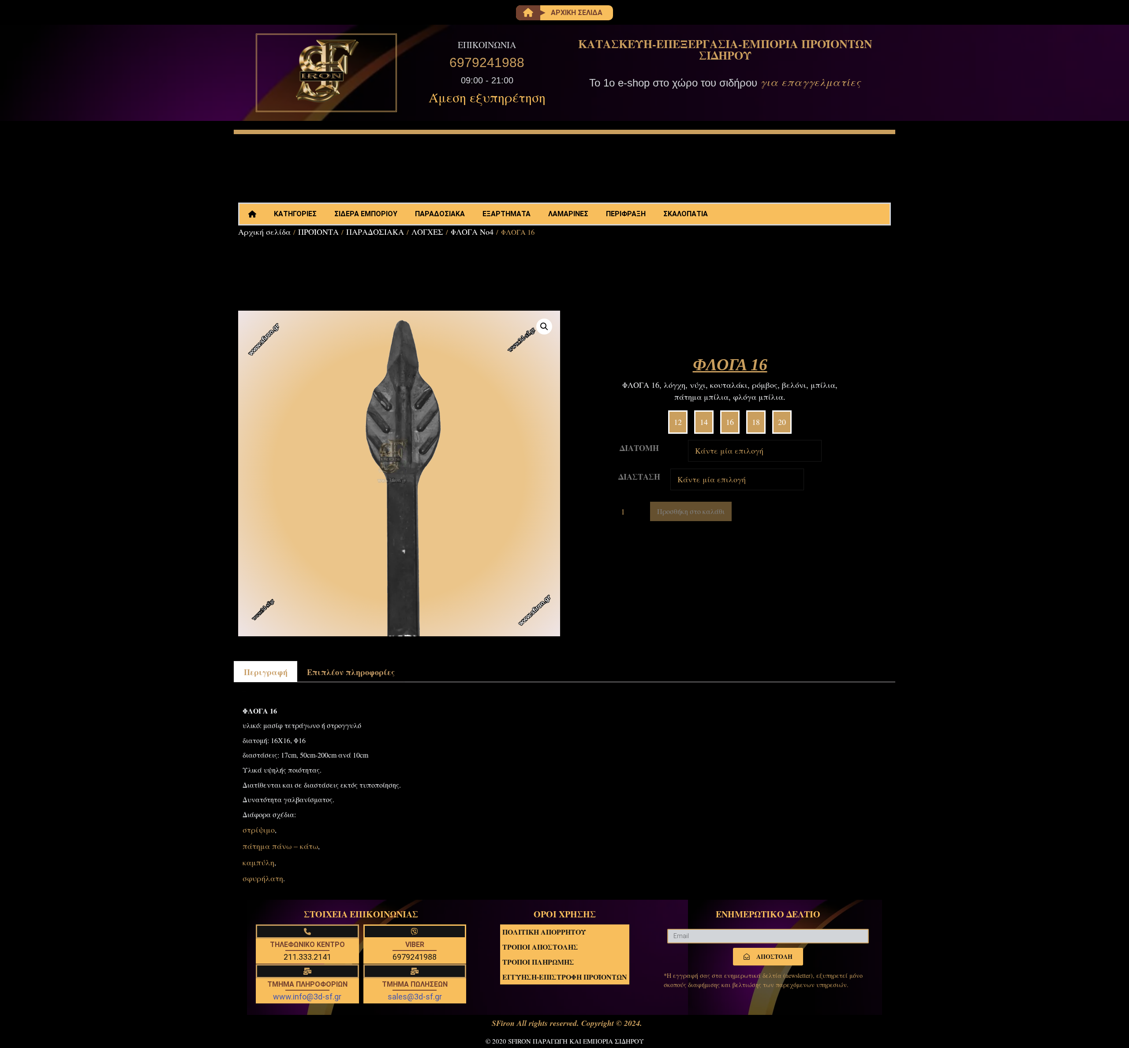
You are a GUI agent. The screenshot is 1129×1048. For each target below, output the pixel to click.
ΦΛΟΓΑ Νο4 (472, 231)
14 (704, 422)
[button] (544, 326)
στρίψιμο (259, 829)
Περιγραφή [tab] (266, 672)
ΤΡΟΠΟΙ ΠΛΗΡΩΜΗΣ (538, 962)
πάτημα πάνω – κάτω (280, 846)
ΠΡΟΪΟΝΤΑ (318, 231)
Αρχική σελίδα (264, 231)
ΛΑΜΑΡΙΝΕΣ (568, 214)
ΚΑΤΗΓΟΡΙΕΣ (295, 214)
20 (782, 422)
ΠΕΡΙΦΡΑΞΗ (626, 214)
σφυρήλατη (263, 878)
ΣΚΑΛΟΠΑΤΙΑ (685, 214)
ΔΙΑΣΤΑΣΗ (639, 476)
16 (730, 422)
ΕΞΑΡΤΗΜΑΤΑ (506, 214)
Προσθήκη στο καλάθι (691, 511)
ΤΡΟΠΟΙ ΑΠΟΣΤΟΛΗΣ (540, 947)
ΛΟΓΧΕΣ (427, 231)
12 (678, 422)
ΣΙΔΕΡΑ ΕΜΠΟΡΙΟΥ (365, 214)
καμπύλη (258, 862)
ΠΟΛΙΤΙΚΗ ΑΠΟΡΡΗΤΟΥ (544, 932)
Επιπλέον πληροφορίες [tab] (351, 672)
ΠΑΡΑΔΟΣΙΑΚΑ (440, 214)
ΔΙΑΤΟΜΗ (639, 448)
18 (756, 422)
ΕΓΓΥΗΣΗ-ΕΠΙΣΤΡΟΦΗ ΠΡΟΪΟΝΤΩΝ (564, 977)
